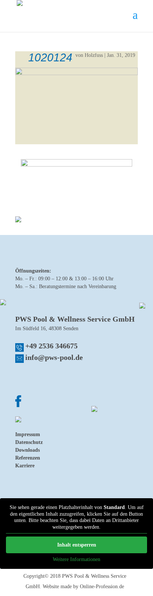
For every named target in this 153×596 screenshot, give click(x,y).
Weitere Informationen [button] (76, 559)
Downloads (27, 450)
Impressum (27, 434)
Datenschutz (29, 442)
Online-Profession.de (102, 586)
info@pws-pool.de (54, 357)
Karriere (25, 465)
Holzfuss (94, 55)
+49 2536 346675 (51, 346)
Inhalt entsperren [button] (76, 545)
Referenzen (27, 458)
